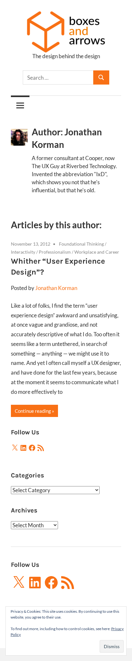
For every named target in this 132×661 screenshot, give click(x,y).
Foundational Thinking (81, 244)
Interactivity (23, 252)
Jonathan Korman (56, 288)
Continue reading (33, 411)
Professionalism (55, 252)
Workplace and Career (96, 252)
